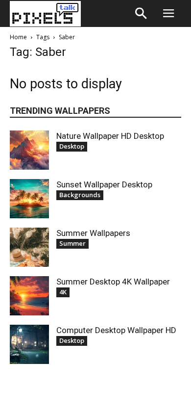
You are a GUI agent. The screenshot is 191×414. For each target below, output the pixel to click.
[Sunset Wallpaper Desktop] (29, 198)
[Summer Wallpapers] (29, 247)
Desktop (71, 146)
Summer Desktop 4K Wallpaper (113, 281)
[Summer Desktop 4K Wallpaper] (29, 295)
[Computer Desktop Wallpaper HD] (29, 344)
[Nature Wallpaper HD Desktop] (29, 150)
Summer (72, 243)
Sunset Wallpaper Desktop (104, 184)
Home (18, 37)
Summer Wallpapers (93, 233)
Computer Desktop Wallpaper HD (116, 330)
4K (63, 291)
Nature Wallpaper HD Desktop (110, 136)
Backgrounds (79, 194)
